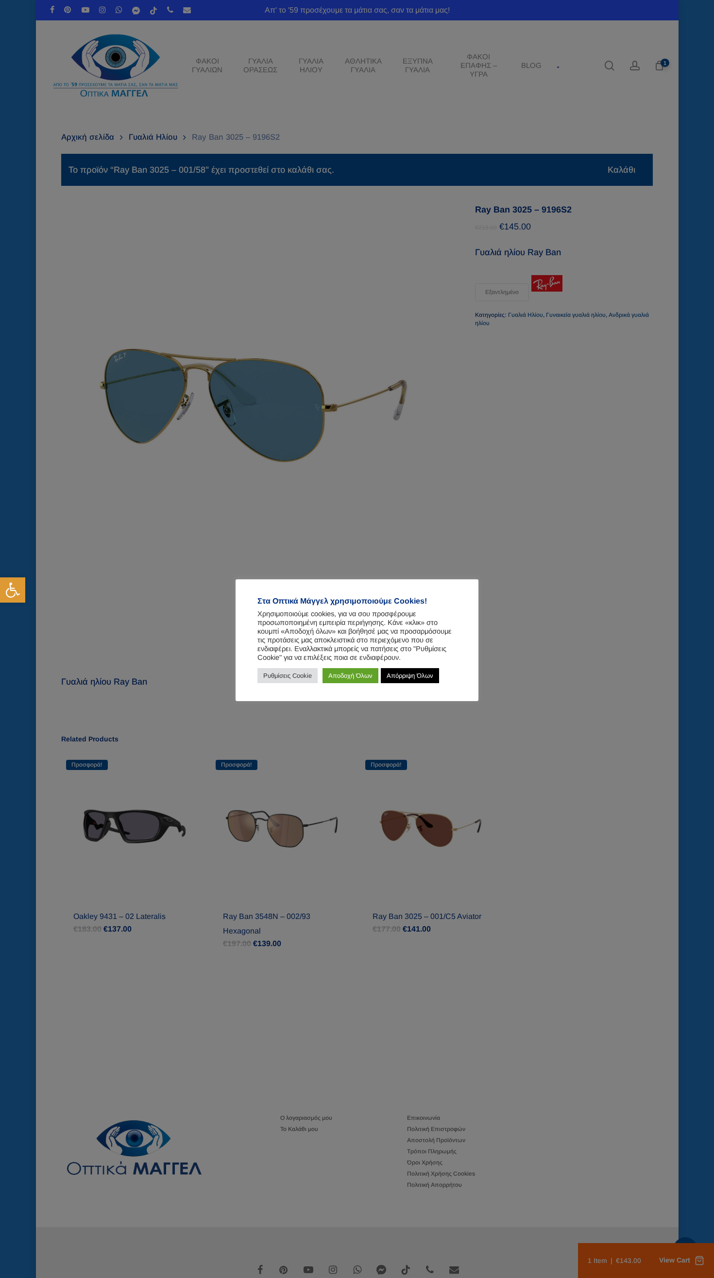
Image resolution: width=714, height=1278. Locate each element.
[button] (12, 590)
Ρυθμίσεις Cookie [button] (287, 675)
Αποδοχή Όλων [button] (350, 675)
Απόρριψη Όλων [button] (410, 675)
